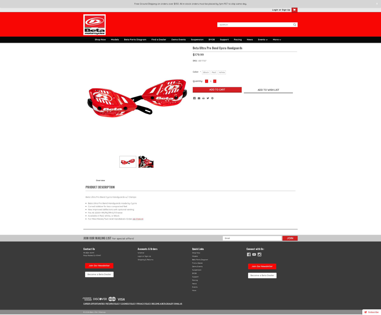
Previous (86, 99)
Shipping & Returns (145, 259)
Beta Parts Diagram (135, 39)
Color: (197, 72)
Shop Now (100, 39)
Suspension (197, 39)
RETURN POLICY (113, 304)
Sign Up (286, 9)
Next (187, 99)
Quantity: (198, 81)
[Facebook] (194, 98)
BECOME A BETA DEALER (162, 304)
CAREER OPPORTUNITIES (94, 304)
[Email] (199, 98)
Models (115, 39)
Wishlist (141, 253)
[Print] (203, 98)
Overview (100, 180)
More (276, 39)
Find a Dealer (159, 39)
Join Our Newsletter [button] (99, 265)
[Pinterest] (212, 98)
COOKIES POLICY (128, 304)
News (250, 39)
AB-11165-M (138, 219)
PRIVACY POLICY (144, 304)
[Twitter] (208, 98)
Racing (238, 39)
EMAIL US (178, 304)
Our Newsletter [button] (262, 266)
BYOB (212, 39)
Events (262, 39)
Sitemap (102, 312)
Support (224, 39)
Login (275, 9)
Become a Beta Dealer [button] (99, 274)
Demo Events (178, 39)
